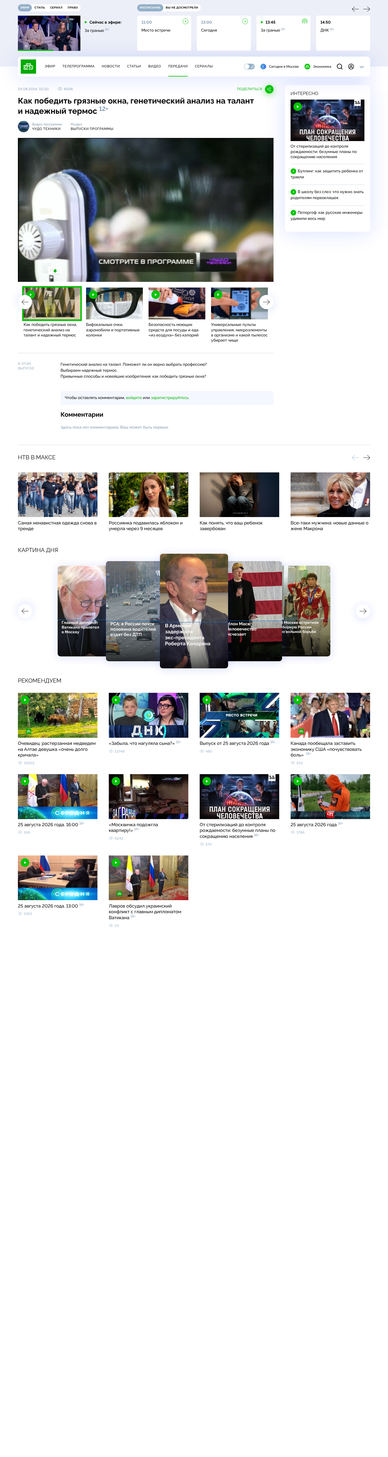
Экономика (322, 67)
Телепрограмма (78, 66)
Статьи (134, 66)
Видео (154, 66)
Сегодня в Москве (284, 67)
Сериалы (204, 66)
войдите (134, 398)
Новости (111, 66)
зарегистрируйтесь (169, 398)
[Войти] (351, 66)
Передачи (178, 66)
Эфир (50, 66)
